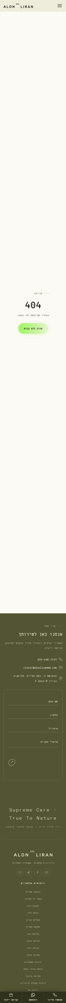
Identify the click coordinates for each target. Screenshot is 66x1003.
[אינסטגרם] (46, 872)
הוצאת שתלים (33, 891)
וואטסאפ (33, 999)
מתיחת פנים (33, 919)
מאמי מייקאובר (33, 898)
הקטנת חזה (33, 905)
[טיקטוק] (28, 872)
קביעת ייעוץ (11, 999)
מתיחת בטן (33, 933)
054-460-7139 (47, 659)
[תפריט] (59, 5)
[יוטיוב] (20, 872)
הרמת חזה (33, 912)
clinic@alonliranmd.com (40, 667)
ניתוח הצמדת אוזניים (33, 982)
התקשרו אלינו (55, 999)
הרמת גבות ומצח (33, 968)
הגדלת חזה (33, 947)
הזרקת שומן (33, 940)
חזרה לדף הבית (33, 328)
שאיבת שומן (33, 954)
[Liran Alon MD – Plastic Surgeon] (18, 6)
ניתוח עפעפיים (33, 961)
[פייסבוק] (37, 872)
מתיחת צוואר (33, 975)
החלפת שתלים (33, 926)
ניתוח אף (33, 989)
